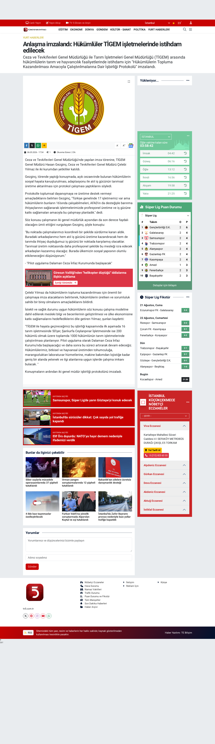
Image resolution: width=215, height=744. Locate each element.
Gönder (32, 566)
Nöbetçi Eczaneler (94, 582)
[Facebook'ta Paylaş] (26, 145)
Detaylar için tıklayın (164, 285)
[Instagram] (37, 616)
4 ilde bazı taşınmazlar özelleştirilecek (38, 515)
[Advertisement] (164, 107)
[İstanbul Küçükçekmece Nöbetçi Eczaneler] (187, 402)
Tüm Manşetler (92, 600)
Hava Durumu (92, 586)
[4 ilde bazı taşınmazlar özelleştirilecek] (42, 501)
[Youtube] (43, 616)
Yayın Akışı (55, 22)
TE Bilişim (186, 632)
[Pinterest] (31, 616)
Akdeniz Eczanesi (154, 491)
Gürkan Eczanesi (154, 474)
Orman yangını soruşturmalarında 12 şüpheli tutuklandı (78, 482)
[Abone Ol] (130, 145)
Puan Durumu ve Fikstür (97, 596)
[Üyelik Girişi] (189, 23)
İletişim (130, 582)
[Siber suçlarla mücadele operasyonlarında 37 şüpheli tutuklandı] (42, 467)
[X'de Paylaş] (32, 145)
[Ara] (185, 30)
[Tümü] (187, 80)
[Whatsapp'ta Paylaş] (38, 145)
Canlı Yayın (35, 22)
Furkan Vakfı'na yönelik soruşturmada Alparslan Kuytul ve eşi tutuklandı (75, 516)
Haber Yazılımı (172, 632)
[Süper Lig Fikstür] (187, 297)
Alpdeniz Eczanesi (155, 465)
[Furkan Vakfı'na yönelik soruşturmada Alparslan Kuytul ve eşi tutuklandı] (79, 501)
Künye (164, 582)
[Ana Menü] (190, 30)
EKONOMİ (76, 29)
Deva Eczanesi (152, 482)
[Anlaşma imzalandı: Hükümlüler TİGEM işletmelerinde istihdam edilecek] (79, 108)
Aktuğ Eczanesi (153, 500)
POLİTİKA (139, 29)
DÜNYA (89, 29)
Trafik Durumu (92, 593)
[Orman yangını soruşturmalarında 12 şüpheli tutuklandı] (79, 467)
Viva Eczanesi (152, 425)
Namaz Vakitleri (93, 589)
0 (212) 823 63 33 (158, 455)
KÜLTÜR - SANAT (120, 29)
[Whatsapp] (48, 616)
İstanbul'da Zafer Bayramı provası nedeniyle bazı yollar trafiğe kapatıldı (114, 516)
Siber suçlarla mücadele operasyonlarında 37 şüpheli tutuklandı (42, 482)
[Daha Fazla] (44, 145)
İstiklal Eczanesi (154, 509)
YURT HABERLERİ (159, 29)
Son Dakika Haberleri (96, 603)
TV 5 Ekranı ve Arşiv (80, 22)
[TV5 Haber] (35, 29)
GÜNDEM (102, 29)
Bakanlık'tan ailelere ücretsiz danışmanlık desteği (114, 481)
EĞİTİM (63, 29)
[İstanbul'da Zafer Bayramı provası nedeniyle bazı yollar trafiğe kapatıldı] (115, 501)
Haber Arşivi (91, 607)
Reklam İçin (132, 586)
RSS (29, 632)
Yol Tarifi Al (154, 450)
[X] (25, 616)
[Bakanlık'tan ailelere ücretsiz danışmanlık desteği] (115, 467)
